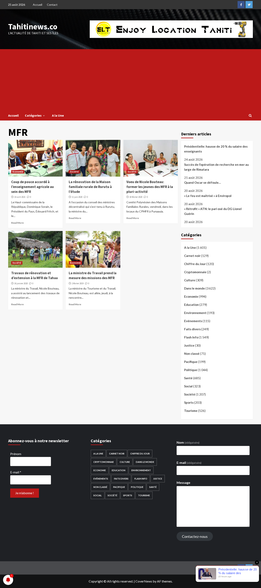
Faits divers (192, 329)
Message (183, 482)
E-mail (15, 472)
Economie (17, 171)
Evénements (193, 321)
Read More (17, 222)
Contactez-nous (195, 536)
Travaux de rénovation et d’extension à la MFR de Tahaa (34, 275)
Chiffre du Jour (195, 264)
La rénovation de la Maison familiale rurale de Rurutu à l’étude (90, 187)
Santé (188, 378)
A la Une (58, 115)
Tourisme (190, 410)
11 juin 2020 (77, 197)
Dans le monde (194, 288)
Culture (189, 280)
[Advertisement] (130, 79)
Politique (190, 370)
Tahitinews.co (32, 26)
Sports (189, 402)
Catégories (33, 115)
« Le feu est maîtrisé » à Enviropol (207, 196)
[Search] (250, 115)
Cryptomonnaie (195, 272)
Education (191, 304)
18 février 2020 (135, 197)
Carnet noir (192, 256)
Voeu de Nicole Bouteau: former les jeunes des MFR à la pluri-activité (149, 187)
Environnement (195, 313)
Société (74, 171)
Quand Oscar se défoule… (202, 182)
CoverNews (143, 581)
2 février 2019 (78, 283)
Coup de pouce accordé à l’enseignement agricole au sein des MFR (32, 187)
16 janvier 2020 (21, 283)
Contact (52, 4)
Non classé (191, 353)
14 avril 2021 (19, 197)
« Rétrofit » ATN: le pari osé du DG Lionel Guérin (213, 211)
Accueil (37, 4)
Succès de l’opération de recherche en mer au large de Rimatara (216, 167)
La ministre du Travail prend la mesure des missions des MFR (92, 275)
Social (188, 386)
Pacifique (190, 362)
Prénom (15, 454)
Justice (189, 345)
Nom (188, 442)
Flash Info (191, 337)
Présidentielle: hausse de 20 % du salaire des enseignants (216, 149)
